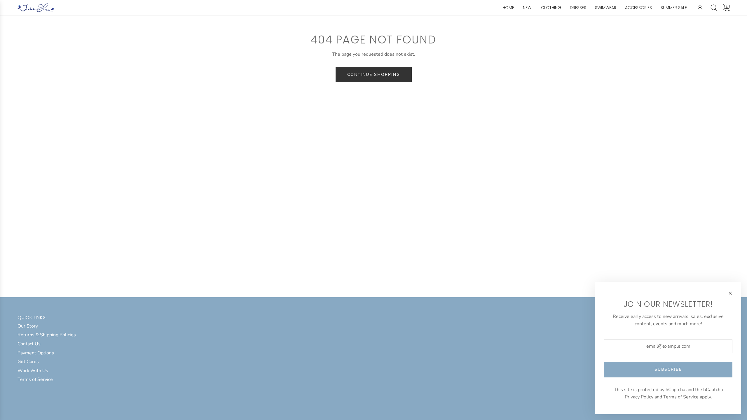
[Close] (730, 293)
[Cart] (726, 7)
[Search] (713, 7)
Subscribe (668, 369)
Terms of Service (681, 397)
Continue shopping (373, 74)
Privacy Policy (639, 397)
